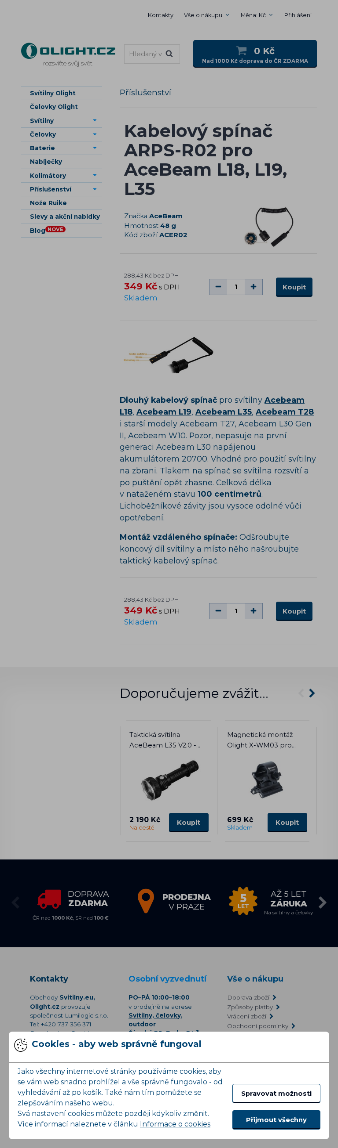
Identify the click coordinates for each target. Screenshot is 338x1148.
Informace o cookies (175, 1124)
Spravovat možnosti (276, 1093)
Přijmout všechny (276, 1120)
